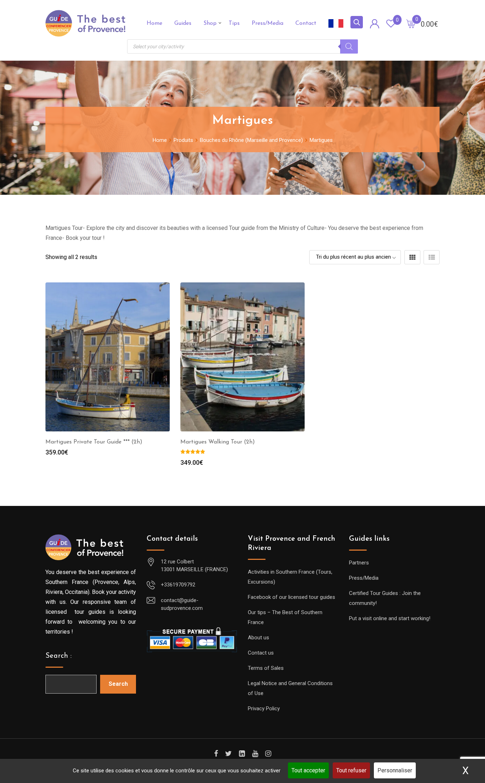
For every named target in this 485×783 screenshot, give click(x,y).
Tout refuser (351, 770)
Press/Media (267, 23)
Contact (305, 23)
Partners (359, 562)
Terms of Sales (266, 668)
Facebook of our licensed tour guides (291, 597)
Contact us (261, 653)
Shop (210, 23)
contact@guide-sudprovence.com (182, 604)
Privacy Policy (264, 708)
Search (118, 683)
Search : (58, 656)
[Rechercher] (349, 46)
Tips (234, 23)
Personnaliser (394, 770)
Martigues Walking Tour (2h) (217, 442)
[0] (410, 23)
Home (154, 23)
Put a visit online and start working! (389, 618)
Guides (182, 23)
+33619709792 (178, 584)
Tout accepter (308, 770)
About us (258, 637)
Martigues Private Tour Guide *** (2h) (93, 442)
